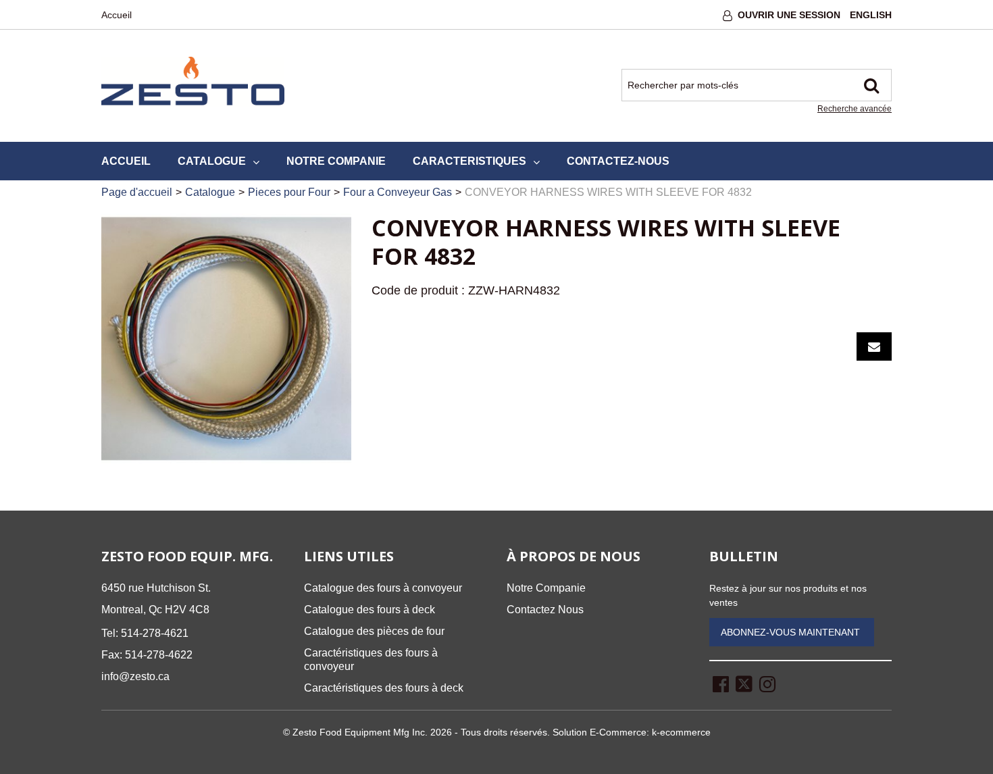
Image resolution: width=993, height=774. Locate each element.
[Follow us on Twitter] (744, 683)
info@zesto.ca (135, 676)
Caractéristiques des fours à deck (383, 688)
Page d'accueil (136, 192)
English (871, 14)
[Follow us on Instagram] (767, 683)
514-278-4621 (154, 633)
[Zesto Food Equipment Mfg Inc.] (192, 82)
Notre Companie (336, 161)
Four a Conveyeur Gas (397, 192)
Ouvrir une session (789, 14)
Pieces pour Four (289, 192)
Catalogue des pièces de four (374, 631)
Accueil (116, 14)
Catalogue (212, 161)
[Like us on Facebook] (721, 683)
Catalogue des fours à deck (369, 609)
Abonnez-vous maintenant (792, 632)
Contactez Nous (545, 609)
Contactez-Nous (618, 161)
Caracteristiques (469, 161)
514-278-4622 (159, 655)
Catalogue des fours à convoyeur (383, 588)
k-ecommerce (681, 732)
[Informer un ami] (874, 346)
